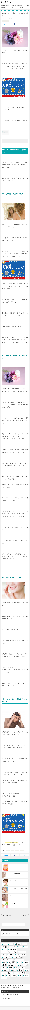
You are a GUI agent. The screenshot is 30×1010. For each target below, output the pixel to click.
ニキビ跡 (17, 957)
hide (6, 132)
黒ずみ (26, 975)
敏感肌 (10, 967)
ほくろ (19, 946)
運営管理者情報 (6, 998)
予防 (20, 962)
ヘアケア (19, 960)
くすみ (11, 944)
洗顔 (27, 970)
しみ (18, 944)
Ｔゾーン (4, 978)
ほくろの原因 (12, 903)
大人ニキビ (12, 965)
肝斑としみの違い (13, 880)
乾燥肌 (12, 962)
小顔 (26, 965)
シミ (12, 850)
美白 (23, 973)
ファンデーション (7, 959)
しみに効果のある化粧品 (15, 873)
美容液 (17, 972)
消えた (21, 850)
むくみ (26, 946)
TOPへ (22, 1008)
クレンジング (22, 952)
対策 (20, 965)
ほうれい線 (13, 946)
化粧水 (26, 962)
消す (4, 973)
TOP (8, 985)
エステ (5, 949)
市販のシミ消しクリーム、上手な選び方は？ (18, 889)
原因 (4, 965)
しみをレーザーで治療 (14, 865)
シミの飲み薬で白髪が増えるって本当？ (22, 915)
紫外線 (10, 973)
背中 (9, 975)
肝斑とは (11, 895)
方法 (16, 967)
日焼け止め (6, 970)
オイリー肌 (13, 949)
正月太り (13, 970)
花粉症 (14, 975)
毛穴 (21, 970)
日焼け (22, 967)
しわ (25, 944)
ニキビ (6, 957)
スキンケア (20, 955)
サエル (8, 850)
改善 (4, 967)
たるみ (5, 947)
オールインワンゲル (9, 952)
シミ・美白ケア (5, 20)
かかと (4, 944)
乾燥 (4, 962)
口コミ (17, 850)
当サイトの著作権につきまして (10, 994)
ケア (4, 954)
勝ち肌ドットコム (8, 2)
